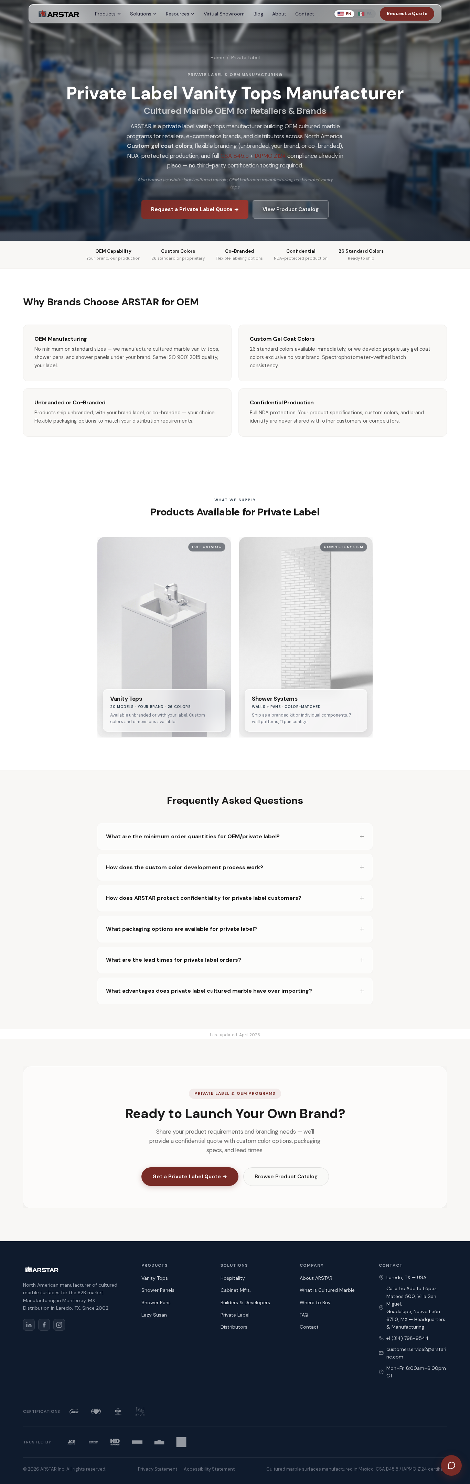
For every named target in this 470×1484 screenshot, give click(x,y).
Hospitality (233, 1278)
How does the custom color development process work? (184, 867)
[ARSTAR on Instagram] (59, 1325)
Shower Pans (156, 1302)
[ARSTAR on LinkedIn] (29, 1325)
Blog (258, 14)
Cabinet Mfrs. (236, 1290)
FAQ (304, 1315)
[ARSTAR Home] (58, 13)
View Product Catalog (291, 209)
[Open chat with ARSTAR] (451, 1465)
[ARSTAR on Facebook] (44, 1325)
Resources (177, 14)
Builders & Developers (245, 1302)
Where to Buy (315, 1302)
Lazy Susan (154, 1315)
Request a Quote (407, 14)
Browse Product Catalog (286, 1176)
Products (105, 14)
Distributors (234, 1327)
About (279, 14)
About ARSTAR (316, 1278)
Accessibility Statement (209, 1469)
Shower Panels (157, 1290)
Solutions (140, 14)
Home (217, 58)
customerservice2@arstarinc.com (416, 1353)
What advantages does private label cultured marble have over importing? (209, 990)
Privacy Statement (157, 1469)
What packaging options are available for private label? (181, 928)
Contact (304, 14)
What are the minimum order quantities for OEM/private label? (193, 836)
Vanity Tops (154, 1278)
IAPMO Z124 (270, 156)
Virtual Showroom (224, 14)
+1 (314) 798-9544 (407, 1338)
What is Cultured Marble (327, 1290)
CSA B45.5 (235, 156)
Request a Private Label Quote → (195, 209)
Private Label (235, 1315)
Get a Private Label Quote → (189, 1176)
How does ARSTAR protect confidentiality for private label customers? (203, 898)
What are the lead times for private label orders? (173, 959)
